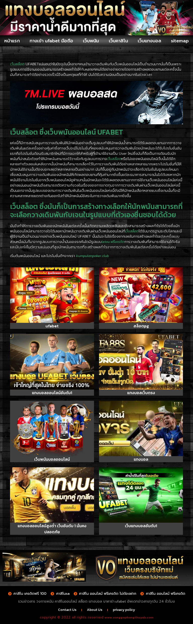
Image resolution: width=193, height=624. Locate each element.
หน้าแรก (12, 40)
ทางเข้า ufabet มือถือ (51, 40)
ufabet (52, 326)
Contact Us (67, 609)
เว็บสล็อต (131, 231)
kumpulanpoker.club (92, 256)
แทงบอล (141, 459)
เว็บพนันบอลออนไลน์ (52, 459)
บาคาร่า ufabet (114, 601)
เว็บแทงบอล (149, 40)
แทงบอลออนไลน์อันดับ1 (52, 393)
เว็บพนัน (91, 40)
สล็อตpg (141, 326)
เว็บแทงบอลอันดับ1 (141, 526)
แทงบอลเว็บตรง (141, 393)
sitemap (180, 40)
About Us (94, 609)
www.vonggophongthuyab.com (129, 617)
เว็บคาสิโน (118, 40)
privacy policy (124, 609)
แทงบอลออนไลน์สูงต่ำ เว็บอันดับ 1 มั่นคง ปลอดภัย (52, 529)
